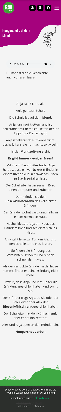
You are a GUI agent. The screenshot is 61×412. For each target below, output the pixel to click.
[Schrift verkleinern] (40, 8)
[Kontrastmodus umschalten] (48, 8)
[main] (30, 231)
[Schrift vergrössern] (32, 8)
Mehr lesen (39, 406)
